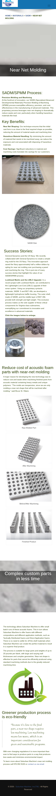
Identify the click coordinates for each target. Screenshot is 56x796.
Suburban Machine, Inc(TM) (27, 787)
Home (8, 16)
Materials (18, 16)
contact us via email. (36, 764)
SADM (28, 16)
